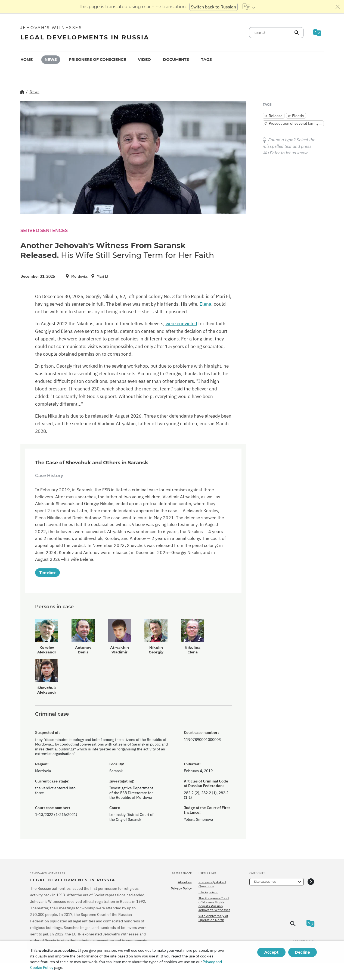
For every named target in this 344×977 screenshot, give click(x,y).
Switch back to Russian (213, 7)
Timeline (47, 572)
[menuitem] (26, 59)
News (51, 59)
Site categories (265, 882)
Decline (302, 952)
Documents (176, 59)
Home (26, 59)
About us (185, 882)
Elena (205, 304)
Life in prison (208, 892)
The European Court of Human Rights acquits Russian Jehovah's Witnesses (214, 904)
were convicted (181, 324)
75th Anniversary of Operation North (213, 918)
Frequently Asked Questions (212, 884)
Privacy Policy (181, 888)
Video (144, 59)
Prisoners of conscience (97, 59)
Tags (206, 59)
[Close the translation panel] (338, 7)
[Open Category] (311, 881)
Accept (271, 952)
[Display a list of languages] (248, 7)
